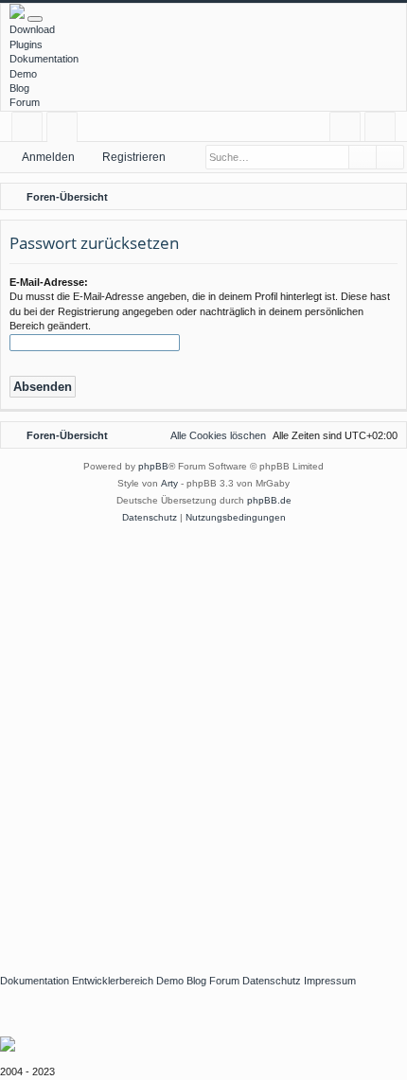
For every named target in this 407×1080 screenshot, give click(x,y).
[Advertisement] (203, 739)
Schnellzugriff (31, 130)
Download (32, 29)
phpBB (153, 466)
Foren (66, 130)
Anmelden (48, 157)
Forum (24, 102)
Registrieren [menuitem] (384, 130)
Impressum (330, 980)
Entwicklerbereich (112, 980)
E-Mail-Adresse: (48, 282)
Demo (23, 74)
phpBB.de (269, 500)
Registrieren (134, 157)
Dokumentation (44, 58)
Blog (19, 88)
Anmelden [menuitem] (349, 130)
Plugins (26, 44)
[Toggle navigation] (35, 19)
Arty (169, 483)
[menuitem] (389, 196)
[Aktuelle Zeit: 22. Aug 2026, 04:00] (364, 196)
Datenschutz (271, 980)
